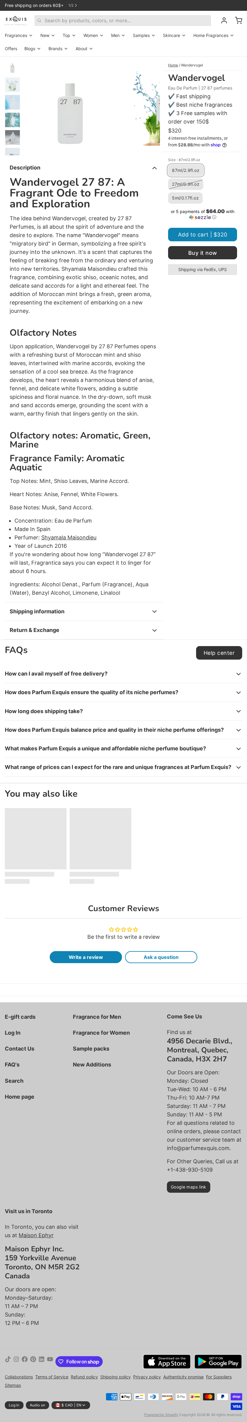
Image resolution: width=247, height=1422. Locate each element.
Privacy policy (147, 1376)
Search (14, 1081)
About (81, 48)
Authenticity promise (183, 1376)
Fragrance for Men (97, 1017)
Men (115, 35)
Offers (11, 48)
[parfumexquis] (16, 20)
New (44, 35)
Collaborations (19, 1376)
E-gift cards (20, 1017)
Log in (14, 1405)
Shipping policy (115, 1376)
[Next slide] (150, 106)
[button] (202, 214)
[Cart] (236, 20)
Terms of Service (51, 1376)
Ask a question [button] (161, 957)
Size (184, 159)
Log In (12, 1033)
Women (90, 35)
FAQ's (12, 1064)
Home (173, 65)
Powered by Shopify (161, 1414)
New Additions (92, 1064)
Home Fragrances (210, 35)
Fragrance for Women (101, 1033)
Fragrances (16, 35)
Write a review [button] (86, 957)
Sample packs (91, 1048)
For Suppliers (219, 1376)
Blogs (29, 48)
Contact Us (19, 1048)
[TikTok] (8, 1361)
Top (66, 35)
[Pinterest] (33, 1361)
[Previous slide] (32, 106)
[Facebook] (25, 1361)
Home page (19, 1097)
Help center (219, 653)
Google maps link (188, 1186)
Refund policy (84, 1376)
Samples (141, 35)
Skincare (171, 35)
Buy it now (202, 253)
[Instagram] (16, 1361)
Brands (55, 48)
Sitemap (13, 1385)
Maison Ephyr (36, 1235)
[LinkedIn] (42, 1361)
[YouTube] (50, 1361)
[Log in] (222, 20)
